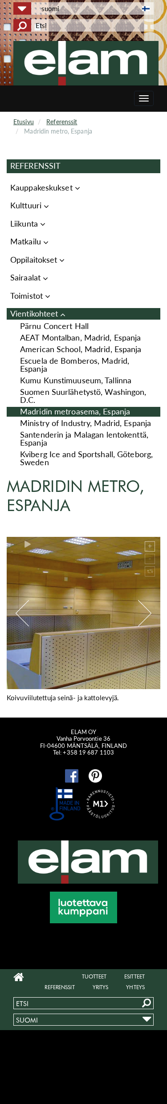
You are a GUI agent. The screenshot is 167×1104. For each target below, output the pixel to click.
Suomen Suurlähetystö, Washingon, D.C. (83, 396)
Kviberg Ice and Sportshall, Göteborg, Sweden (86, 458)
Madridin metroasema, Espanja (75, 411)
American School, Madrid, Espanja (81, 349)
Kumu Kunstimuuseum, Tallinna (75, 380)
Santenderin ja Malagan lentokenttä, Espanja (84, 438)
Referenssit (61, 122)
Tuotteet (94, 976)
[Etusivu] (87, 63)
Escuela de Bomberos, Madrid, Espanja (74, 364)
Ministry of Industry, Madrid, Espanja (85, 423)
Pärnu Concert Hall (54, 326)
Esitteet (134, 976)
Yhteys (135, 987)
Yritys (101, 987)
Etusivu (23, 122)
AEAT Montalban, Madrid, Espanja (80, 337)
